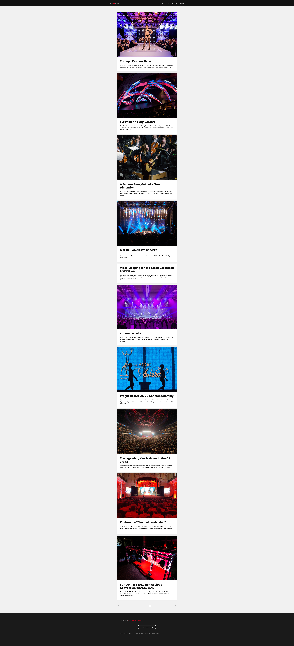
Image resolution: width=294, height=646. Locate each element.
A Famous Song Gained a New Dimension (140, 185)
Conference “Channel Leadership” (143, 522)
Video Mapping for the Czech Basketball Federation (147, 269)
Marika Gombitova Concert (138, 250)
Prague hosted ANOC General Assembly (146, 396)
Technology (174, 3)
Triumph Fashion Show (135, 61)
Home (161, 3)
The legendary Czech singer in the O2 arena (145, 460)
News (167, 3)
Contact (182, 3)
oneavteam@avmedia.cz (135, 620)
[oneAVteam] (114, 3)
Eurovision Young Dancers (137, 122)
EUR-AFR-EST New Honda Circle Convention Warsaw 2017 (141, 586)
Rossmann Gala (130, 333)
